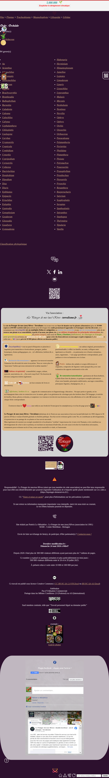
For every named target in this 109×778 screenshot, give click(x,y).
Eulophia (6, 204)
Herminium (62, 63)
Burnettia (6, 105)
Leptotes (61, 76)
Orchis (60, 125)
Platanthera (62, 154)
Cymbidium (7, 150)
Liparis (60, 84)
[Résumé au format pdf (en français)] (60, 469)
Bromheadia (8, 96)
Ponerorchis (62, 167)
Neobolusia (62, 105)
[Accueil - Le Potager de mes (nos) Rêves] (60, 776)
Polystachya (62, 163)
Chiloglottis (7, 130)
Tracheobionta (24, 17)
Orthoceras (62, 134)
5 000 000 (52, 2)
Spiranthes (62, 212)
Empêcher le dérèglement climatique (54, 6)
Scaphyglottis (63, 200)
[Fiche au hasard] (55, 770)
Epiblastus (7, 192)
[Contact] (69, 776)
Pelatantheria (63, 142)
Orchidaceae (8, 39)
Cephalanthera (9, 125)
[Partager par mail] (54, 281)
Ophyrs (60, 121)
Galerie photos (54, 645)
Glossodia (7, 220)
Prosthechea (63, 175)
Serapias (61, 204)
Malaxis (60, 96)
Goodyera (7, 225)
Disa (4, 183)
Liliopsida (55, 17)
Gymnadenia (8, 229)
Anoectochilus (9, 80)
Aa (3, 63)
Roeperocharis (64, 192)
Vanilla (60, 229)
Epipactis (6, 196)
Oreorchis (61, 130)
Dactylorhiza (8, 171)
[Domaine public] (54, 612)
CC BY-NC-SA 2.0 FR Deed (67, 584)
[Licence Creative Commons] (54, 600)
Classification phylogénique (13, 244)
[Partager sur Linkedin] (60, 273)
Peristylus (61, 146)
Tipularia (61, 225)
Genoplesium (8, 212)
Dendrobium (8, 175)
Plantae (10, 17)
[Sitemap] (65, 776)
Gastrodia (7, 208)
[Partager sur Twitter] (49, 273)
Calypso (6, 121)
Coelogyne (7, 134)
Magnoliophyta (40, 17)
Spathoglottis (63, 208)
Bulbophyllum (9, 101)
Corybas (6, 138)
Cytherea (6, 167)
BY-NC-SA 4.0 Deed (90, 584)
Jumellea (61, 72)
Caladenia (7, 109)
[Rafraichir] (74, 776)
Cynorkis (6, 154)
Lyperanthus (63, 92)
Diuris (5, 187)
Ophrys (60, 117)
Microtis (61, 101)
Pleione (60, 158)
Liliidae (66, 17)
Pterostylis (62, 179)
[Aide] (6, 760)
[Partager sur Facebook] (54, 273)
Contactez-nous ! (84, 534)
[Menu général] (54, 13)
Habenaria (62, 59)
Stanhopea (62, 216)
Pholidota (61, 150)
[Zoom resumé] (51, 469)
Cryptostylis (8, 142)
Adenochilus (8, 72)
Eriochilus (7, 200)
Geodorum (7, 216)
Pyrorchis (61, 183)
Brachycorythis (9, 92)
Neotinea (61, 109)
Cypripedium (8, 158)
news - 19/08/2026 (53, 8)
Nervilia (61, 113)
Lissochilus (62, 88)
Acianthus (7, 68)
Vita (2, 17)
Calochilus (7, 117)
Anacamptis (7, 76)
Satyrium (61, 196)
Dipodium (7, 179)
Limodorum (62, 80)
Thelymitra (62, 220)
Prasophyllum (63, 171)
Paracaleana (63, 138)
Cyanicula (7, 146)
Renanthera (62, 187)
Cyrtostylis (7, 163)
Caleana (6, 113)
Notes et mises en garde (33, 497)
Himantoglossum (65, 68)
